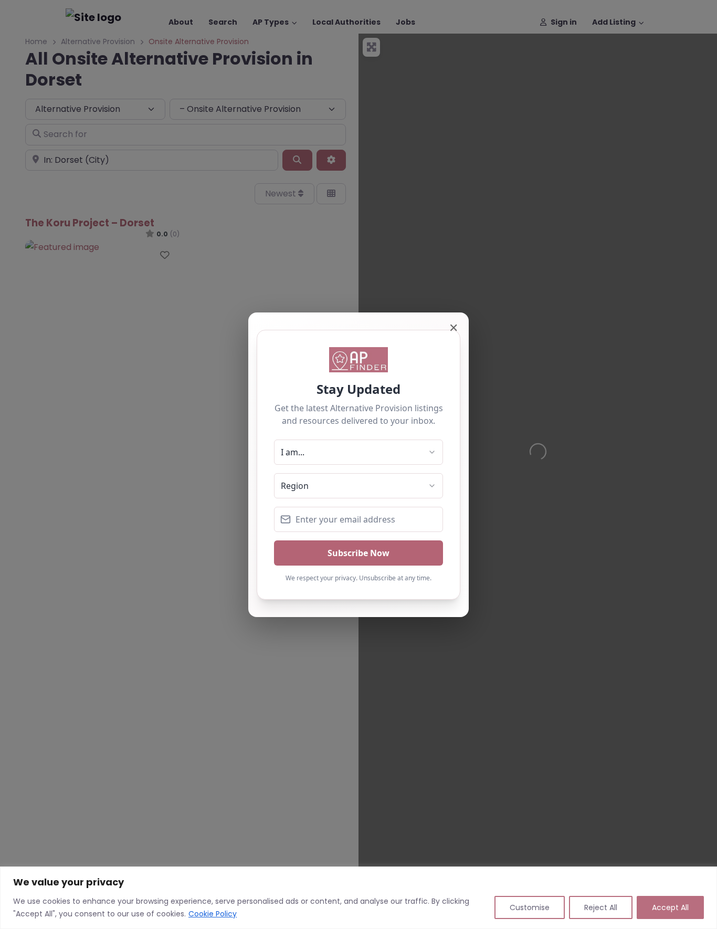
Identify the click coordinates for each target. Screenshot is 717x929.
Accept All (670, 907)
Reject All (600, 907)
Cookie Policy (212, 914)
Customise (530, 907)
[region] (358, 898)
